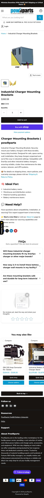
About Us (30, 217)
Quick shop (13, 378)
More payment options (22, 132)
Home (3, 34)
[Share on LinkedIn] (11, 230)
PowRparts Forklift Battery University (14, 417)
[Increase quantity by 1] (21, 112)
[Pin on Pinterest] (15, 230)
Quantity (4, 108)
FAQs (3, 421)
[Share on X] (7, 230)
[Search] (40, 17)
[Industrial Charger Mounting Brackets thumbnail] (4, 83)
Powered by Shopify (22, 494)
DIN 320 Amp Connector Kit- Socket (12, 368)
